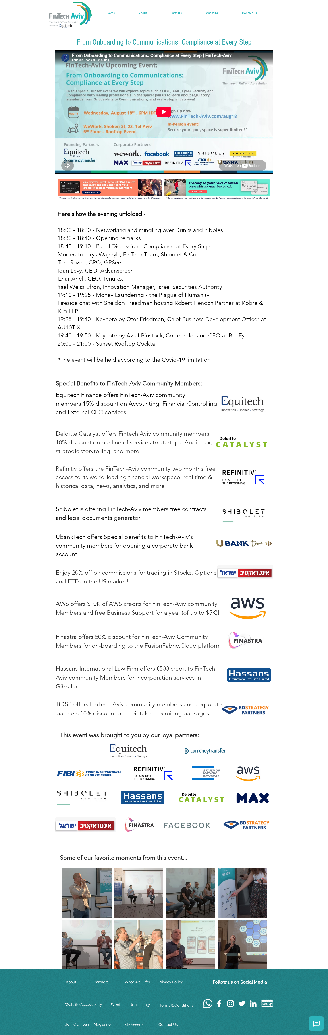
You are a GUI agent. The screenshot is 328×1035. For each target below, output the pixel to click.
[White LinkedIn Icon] (253, 1003)
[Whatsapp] (207, 1003)
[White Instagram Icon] (230, 1003)
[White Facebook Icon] (219, 1003)
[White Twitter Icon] (242, 1003)
